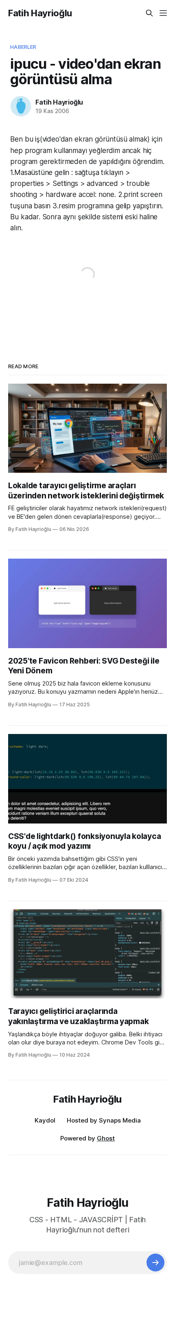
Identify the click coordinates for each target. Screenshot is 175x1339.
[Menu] (163, 13)
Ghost (106, 1138)
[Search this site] (149, 13)
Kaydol (45, 1120)
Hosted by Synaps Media (104, 1120)
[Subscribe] (155, 1262)
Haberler (23, 47)
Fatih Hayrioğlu (40, 13)
